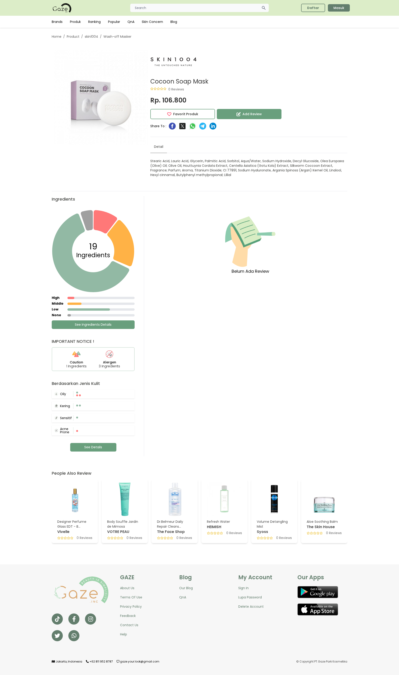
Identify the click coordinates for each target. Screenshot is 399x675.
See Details (93, 447)
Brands (57, 21)
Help (123, 634)
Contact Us (129, 625)
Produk (75, 21)
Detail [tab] (158, 146)
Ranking (94, 21)
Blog (173, 21)
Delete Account (251, 606)
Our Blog (186, 588)
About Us (127, 588)
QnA (130, 21)
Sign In (243, 588)
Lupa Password (250, 597)
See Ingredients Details (93, 324)
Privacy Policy (131, 606)
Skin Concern (152, 21)
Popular (114, 21)
